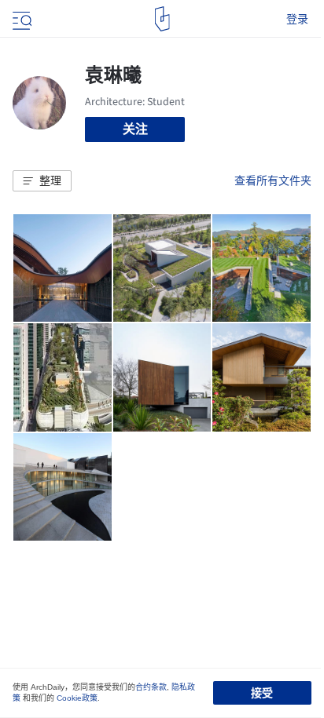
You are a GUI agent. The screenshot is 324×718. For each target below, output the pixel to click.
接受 (262, 693)
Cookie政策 (77, 698)
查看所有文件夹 (272, 180)
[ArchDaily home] (162, 18)
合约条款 (151, 687)
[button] (42, 181)
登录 (297, 18)
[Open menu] (20, 19)
